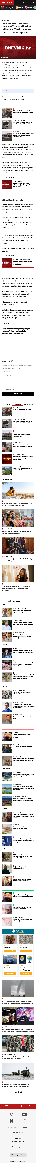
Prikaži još (18, 1092)
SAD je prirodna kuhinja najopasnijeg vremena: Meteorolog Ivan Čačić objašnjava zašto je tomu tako (16, 331)
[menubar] (30, 2)
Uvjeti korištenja (18, 1144)
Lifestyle (30, 7)
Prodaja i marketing (18, 1141)
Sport (13, 7)
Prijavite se (18, 393)
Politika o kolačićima (18, 1149)
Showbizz (21, 7)
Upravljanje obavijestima (19, 1155)
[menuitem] (30, 2)
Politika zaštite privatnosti (18, 1147)
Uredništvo (18, 1138)
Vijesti (5, 7)
